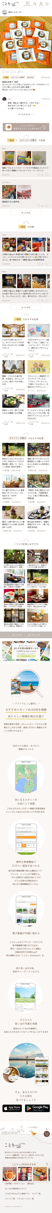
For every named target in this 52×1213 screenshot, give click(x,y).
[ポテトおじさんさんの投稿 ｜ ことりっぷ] (25, 1174)
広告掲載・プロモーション (15, 1183)
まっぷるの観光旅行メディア (15, 1188)
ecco (9, 99)
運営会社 (30, 1183)
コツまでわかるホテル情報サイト (17, 1193)
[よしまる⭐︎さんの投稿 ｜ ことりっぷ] (40, 1174)
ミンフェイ (6, 182)
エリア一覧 (36, 1193)
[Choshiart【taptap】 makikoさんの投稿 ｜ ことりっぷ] (9, 1174)
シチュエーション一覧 (25, 1198)
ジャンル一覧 (10, 1198)
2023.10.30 (46, 99)
